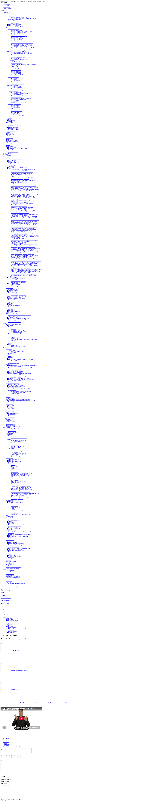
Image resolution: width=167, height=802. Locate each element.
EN (4, 609)
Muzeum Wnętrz (6, 7)
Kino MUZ (8, 625)
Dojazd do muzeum (12, 627)
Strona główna (4, 614)
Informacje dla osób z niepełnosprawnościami (17, 628)
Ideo (6, 800)
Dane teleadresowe (5, 600)
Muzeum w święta (9, 619)
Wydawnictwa (6, 742)
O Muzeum (4, 595)
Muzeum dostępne (15, 614)
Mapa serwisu (6, 738)
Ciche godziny (11, 630)
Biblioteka (5, 743)
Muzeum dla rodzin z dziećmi (12, 620)
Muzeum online (5, 603)
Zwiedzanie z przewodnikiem (12, 621)
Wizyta (2, 592)
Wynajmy (5, 740)
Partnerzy (5, 739)
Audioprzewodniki (10, 623)
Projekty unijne (6, 745)
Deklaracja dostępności (13, 632)
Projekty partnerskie (12, 631)
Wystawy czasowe (9, 618)
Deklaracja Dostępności (8, 744)
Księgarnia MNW (9, 624)
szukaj (2, 586)
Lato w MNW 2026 (6, 598)
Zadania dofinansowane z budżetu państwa (12, 746)
